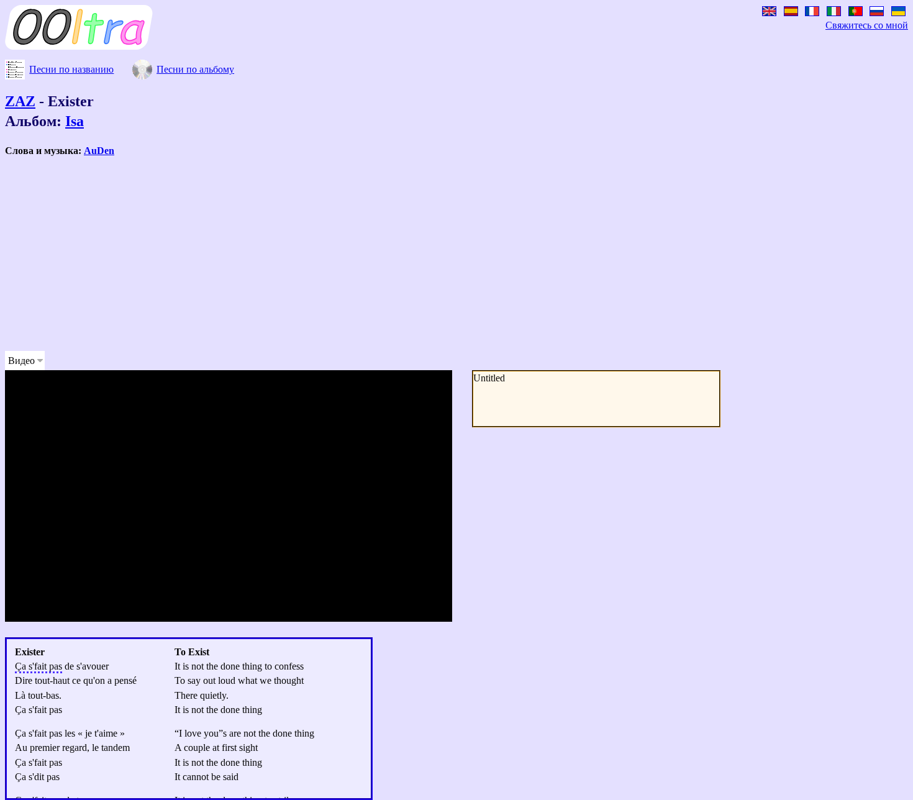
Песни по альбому (195, 69)
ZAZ (20, 101)
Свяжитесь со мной (866, 25)
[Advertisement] (377, 254)
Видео (21, 360)
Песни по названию (71, 69)
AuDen (99, 150)
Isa (74, 121)
